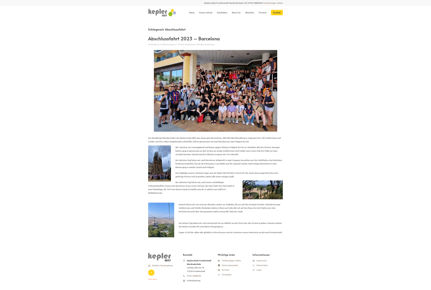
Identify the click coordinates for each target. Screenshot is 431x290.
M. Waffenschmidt (166, 44)
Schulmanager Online (273, 3)
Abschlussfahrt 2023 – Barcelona (184, 38)
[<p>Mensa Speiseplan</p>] (219, 265)
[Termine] (219, 270)
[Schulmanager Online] (219, 260)
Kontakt (277, 12)
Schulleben (222, 12)
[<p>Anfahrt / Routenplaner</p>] (149, 265)
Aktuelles (249, 12)
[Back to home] (162, 12)
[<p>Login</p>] (254, 270)
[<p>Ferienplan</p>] (219, 274)
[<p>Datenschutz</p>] (254, 265)
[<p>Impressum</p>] (254, 260)
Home (192, 12)
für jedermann (209, 44)
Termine (262, 12)
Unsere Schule (205, 12)
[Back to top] (151, 272)
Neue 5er (236, 12)
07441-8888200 (194, 276)
